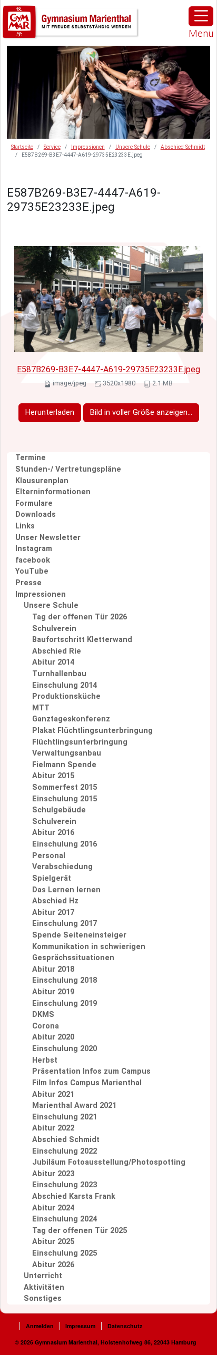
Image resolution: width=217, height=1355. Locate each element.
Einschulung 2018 (64, 980)
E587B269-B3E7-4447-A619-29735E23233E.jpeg (108, 369)
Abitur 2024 (53, 1208)
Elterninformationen (53, 491)
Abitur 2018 (53, 969)
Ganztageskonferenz (71, 719)
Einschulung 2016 (64, 844)
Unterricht (43, 1275)
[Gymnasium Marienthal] (71, 22)
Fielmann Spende (64, 764)
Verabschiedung (62, 866)
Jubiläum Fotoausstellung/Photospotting (108, 1162)
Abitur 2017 (53, 912)
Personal (48, 855)
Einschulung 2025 (64, 1253)
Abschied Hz (55, 900)
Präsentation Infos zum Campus (91, 1071)
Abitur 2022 (53, 1128)
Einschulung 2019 (64, 1003)
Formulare (34, 503)
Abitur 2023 (53, 1173)
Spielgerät (51, 878)
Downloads (35, 514)
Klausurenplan (41, 480)
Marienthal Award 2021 (74, 1105)
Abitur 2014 (53, 662)
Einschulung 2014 (64, 685)
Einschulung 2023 (64, 1184)
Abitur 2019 (53, 991)
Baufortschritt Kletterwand (82, 639)
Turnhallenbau (59, 673)
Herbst (44, 1060)
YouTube (31, 571)
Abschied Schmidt (183, 147)
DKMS (43, 1014)
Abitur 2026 (53, 1264)
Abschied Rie (56, 651)
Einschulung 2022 (64, 1151)
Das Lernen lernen (66, 889)
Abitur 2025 (53, 1241)
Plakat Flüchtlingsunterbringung (92, 730)
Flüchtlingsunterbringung (79, 742)
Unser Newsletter (48, 537)
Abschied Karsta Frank (73, 1196)
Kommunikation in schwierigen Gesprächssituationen (88, 952)
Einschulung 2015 (64, 798)
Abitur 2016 (53, 832)
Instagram (33, 548)
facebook (32, 560)
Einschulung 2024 (64, 1219)
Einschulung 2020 (64, 1048)
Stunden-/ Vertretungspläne (68, 469)
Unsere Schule (132, 147)
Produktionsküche (66, 696)
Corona (45, 1026)
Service (52, 147)
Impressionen (88, 147)
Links (25, 526)
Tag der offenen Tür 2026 (79, 617)
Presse (28, 582)
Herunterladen (49, 412)
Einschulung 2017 (64, 923)
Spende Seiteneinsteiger (79, 935)
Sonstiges (43, 1298)
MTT (41, 708)
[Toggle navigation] (201, 16)
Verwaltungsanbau (66, 753)
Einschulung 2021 (64, 1117)
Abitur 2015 (53, 775)
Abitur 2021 (53, 1094)
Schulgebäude (59, 810)
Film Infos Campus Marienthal (87, 1082)
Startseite (22, 147)
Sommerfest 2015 (64, 787)
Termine (30, 457)
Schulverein (54, 628)
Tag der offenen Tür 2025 (79, 1230)
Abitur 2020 (53, 1037)
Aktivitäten (44, 1287)
